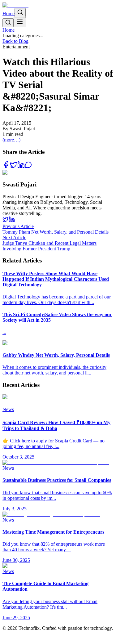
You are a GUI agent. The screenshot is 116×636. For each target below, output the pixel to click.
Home (8, 13)
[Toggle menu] (20, 22)
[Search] (20, 12)
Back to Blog (15, 41)
